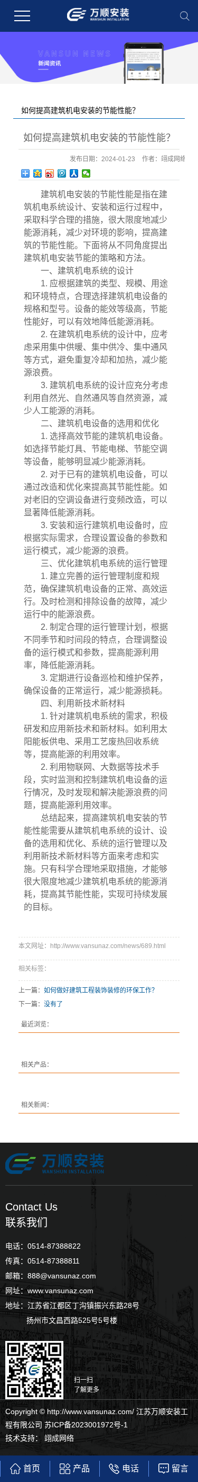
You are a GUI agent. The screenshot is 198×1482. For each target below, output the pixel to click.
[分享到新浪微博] (49, 173)
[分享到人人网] (74, 173)
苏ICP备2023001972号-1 (86, 1424)
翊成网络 (59, 1438)
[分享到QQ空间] (37, 173)
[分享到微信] (86, 173)
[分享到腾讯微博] (62, 173)
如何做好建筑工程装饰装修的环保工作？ (101, 990)
